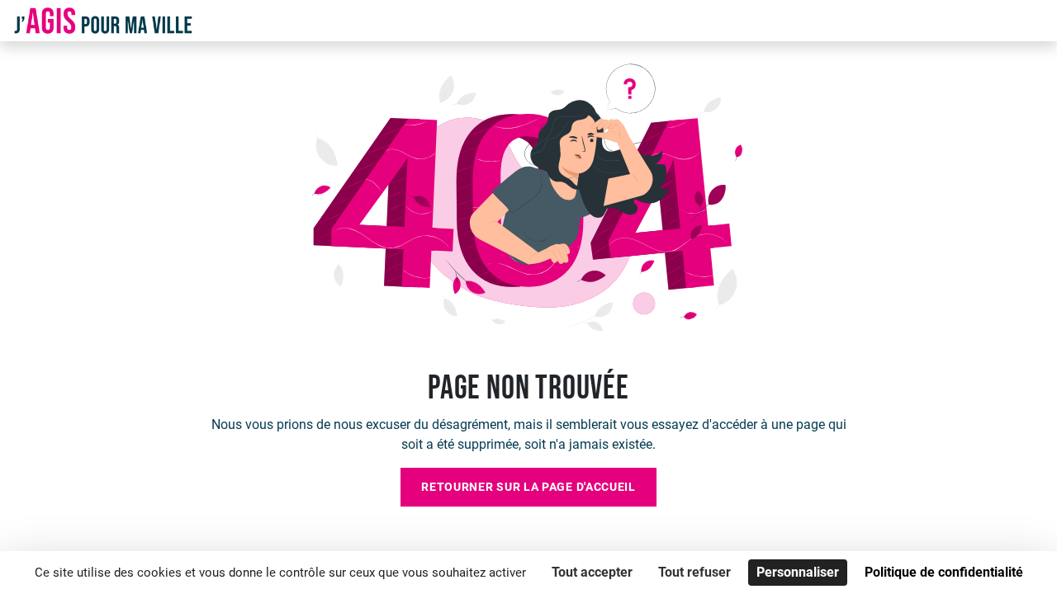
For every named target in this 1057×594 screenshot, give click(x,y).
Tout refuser (694, 572)
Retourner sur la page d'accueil (528, 486)
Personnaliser (797, 572)
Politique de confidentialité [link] (944, 572)
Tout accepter (592, 572)
